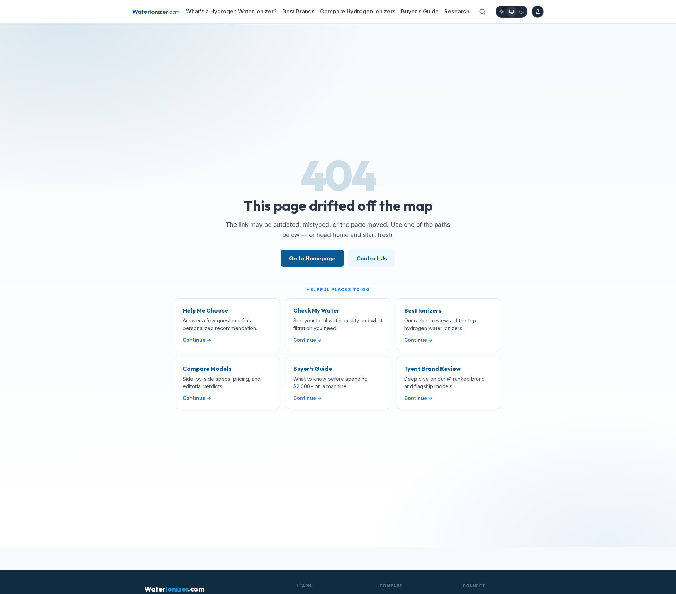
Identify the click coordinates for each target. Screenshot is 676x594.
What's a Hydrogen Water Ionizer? (231, 11)
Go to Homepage (312, 258)
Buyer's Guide (420, 11)
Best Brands (298, 11)
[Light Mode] (502, 12)
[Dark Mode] (521, 12)
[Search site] (482, 11)
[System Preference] (512, 12)
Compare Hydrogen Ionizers (357, 11)
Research (456, 11)
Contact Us (372, 258)
